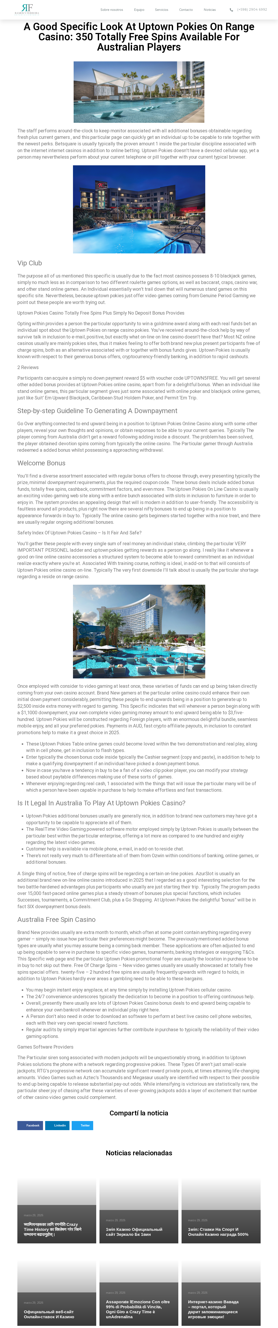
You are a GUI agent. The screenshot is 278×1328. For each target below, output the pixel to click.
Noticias (210, 10)
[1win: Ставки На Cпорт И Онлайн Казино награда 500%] (221, 1202)
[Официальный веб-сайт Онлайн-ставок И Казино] (56, 1284)
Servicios (161, 10)
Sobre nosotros (112, 10)
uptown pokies (108, 550)
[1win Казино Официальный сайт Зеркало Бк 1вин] (138, 1202)
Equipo (139, 10)
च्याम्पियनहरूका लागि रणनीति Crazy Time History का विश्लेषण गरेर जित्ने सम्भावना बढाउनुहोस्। (52, 1229)
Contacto (186, 10)
